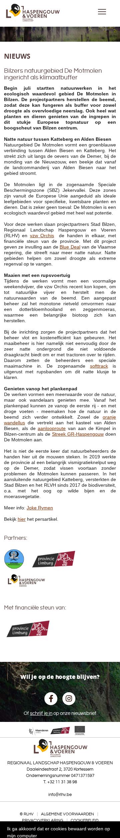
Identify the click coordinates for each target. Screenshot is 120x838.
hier (22, 519)
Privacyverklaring (42, 820)
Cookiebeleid (84, 820)
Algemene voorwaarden (67, 814)
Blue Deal (70, 247)
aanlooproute (52, 428)
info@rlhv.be (60, 794)
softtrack (99, 366)
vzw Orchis (42, 235)
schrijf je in (41, 713)
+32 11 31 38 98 (62, 782)
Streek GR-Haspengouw (78, 434)
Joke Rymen (40, 507)
